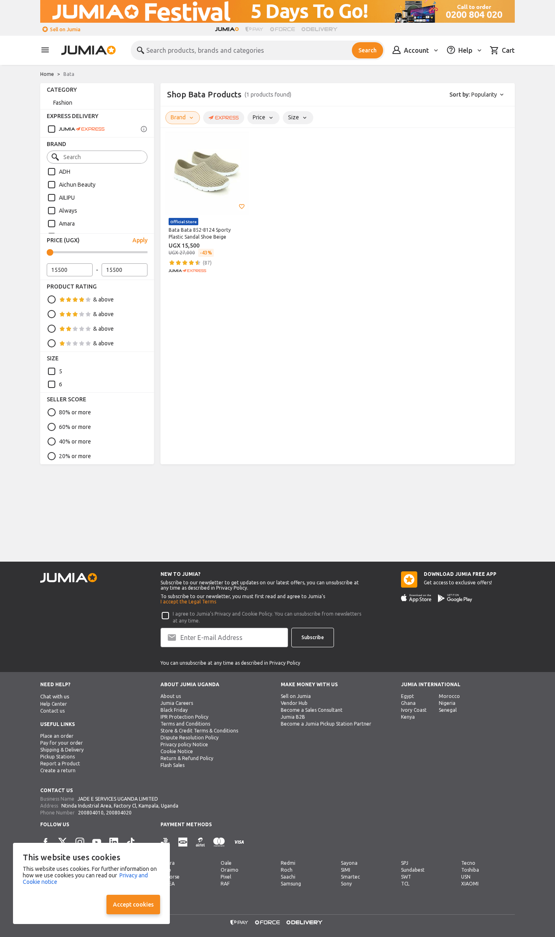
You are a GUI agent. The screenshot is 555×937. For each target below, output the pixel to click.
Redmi (288, 863)
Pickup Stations (57, 756)
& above (103, 299)
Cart (508, 50)
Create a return (58, 770)
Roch (287, 869)
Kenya (408, 716)
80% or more (75, 412)
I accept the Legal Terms (188, 601)
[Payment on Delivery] (165, 842)
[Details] (143, 129)
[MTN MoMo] (182, 842)
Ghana (408, 703)
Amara (67, 223)
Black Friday (174, 710)
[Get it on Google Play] (455, 598)
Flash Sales (172, 765)
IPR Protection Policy (184, 716)
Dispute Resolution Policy (189, 737)
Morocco (449, 696)
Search (367, 50)
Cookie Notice (176, 751)
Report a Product (60, 763)
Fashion (62, 102)
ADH (64, 171)
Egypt (407, 696)
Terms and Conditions (185, 723)
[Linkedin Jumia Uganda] (113, 842)
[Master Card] (219, 842)
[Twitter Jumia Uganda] (62, 842)
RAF (225, 883)
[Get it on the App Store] (416, 598)
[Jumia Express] (76, 129)
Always (68, 210)
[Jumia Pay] (254, 29)
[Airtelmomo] (200, 842)
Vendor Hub (294, 703)
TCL (405, 883)
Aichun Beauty (77, 184)
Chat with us (54, 697)
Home (47, 74)
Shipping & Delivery (62, 749)
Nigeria (447, 703)
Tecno (468, 863)
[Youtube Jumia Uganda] (96, 842)
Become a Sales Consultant (312, 710)
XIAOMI (470, 883)
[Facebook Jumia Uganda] (45, 842)
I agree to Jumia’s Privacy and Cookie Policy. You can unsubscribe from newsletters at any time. (267, 617)
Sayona (349, 863)
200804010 (91, 812)
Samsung (291, 883)
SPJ (404, 863)
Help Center (53, 704)
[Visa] (239, 842)
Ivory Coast (414, 710)
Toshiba (470, 869)
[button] (242, 206)
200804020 (119, 812)
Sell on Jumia (65, 29)
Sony (346, 883)
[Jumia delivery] (320, 29)
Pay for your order (61, 742)
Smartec (350, 876)
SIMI (345, 869)
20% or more (75, 456)
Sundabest (413, 869)
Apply (139, 240)
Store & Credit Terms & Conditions (199, 730)
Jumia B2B (293, 716)
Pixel (226, 876)
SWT (406, 876)
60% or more (75, 427)
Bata (68, 74)
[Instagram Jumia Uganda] (79, 842)
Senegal (448, 710)
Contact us (52, 710)
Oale (226, 863)
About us (170, 696)
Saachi (288, 876)
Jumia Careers (176, 703)
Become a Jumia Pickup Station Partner (326, 723)
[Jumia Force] (282, 29)
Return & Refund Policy (186, 758)
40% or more (75, 441)
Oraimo (229, 869)
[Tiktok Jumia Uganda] (130, 842)
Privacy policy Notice (184, 744)
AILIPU (67, 197)
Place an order (57, 736)
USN (465, 876)
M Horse (170, 876)
